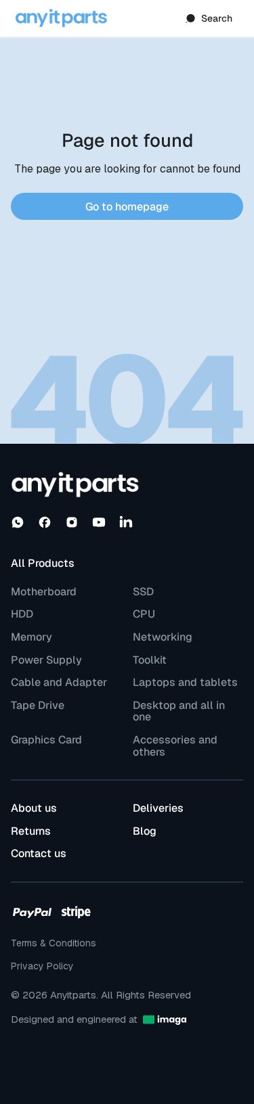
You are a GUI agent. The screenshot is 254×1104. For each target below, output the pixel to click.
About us (34, 808)
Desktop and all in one (179, 711)
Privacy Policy (42, 966)
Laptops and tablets (185, 682)
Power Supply (46, 660)
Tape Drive (37, 705)
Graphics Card (46, 740)
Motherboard (44, 592)
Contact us (38, 854)
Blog (144, 831)
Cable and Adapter (59, 682)
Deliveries (158, 808)
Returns (31, 831)
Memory (31, 637)
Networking (162, 637)
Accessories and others (175, 746)
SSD (143, 592)
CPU (144, 614)
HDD (22, 614)
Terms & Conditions (53, 943)
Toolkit (150, 660)
